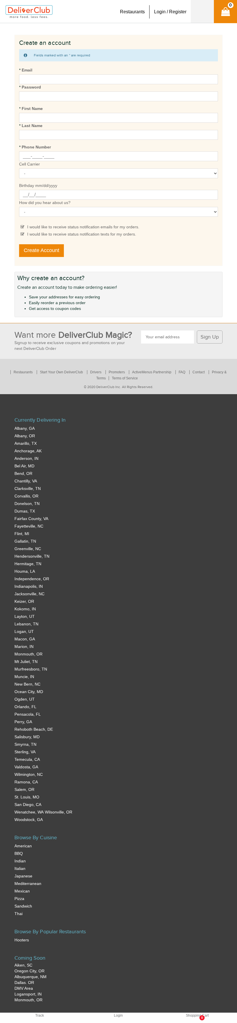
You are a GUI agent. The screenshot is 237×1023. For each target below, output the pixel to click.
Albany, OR (24, 436)
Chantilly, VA (25, 481)
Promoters (117, 372)
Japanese (23, 876)
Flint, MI (21, 533)
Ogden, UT (24, 699)
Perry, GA (23, 721)
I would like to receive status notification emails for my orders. (83, 227)
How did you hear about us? (45, 202)
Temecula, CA (27, 759)
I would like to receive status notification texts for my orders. (81, 234)
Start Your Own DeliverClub (61, 372)
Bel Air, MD (24, 466)
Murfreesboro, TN (30, 669)
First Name (32, 108)
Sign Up (210, 337)
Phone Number (36, 147)
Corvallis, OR (26, 496)
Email (27, 70)
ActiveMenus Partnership (151, 372)
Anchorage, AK (28, 451)
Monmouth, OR (28, 654)
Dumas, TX (24, 511)
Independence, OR (31, 578)
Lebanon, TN (26, 624)
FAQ (182, 372)
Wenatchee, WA (29, 812)
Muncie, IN (24, 676)
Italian (19, 868)
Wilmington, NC (28, 774)
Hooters (21, 940)
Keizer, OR (24, 601)
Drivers (95, 372)
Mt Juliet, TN (26, 661)
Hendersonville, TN (31, 556)
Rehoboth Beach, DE (33, 729)
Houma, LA (24, 571)
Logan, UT (24, 631)
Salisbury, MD (27, 736)
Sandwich (23, 906)
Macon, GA (24, 639)
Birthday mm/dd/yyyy (38, 185)
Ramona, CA (26, 782)
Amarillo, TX (25, 443)
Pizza (19, 898)
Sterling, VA (25, 752)
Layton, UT (24, 616)
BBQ (18, 853)
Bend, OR (23, 473)
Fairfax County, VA (31, 518)
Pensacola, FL (27, 714)
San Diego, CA (27, 804)
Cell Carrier (29, 164)
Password (31, 87)
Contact (198, 372)
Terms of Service (125, 378)
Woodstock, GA (28, 819)
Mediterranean (27, 883)
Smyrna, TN (25, 744)
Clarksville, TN (27, 488)
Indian (20, 861)
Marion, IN (24, 646)
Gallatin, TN (25, 541)
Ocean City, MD (28, 691)
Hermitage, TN (27, 563)
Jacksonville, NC (29, 594)
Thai (18, 913)
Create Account (41, 250)
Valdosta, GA (26, 767)
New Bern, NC (27, 684)
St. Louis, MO (26, 797)
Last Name (32, 125)
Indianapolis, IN (28, 586)
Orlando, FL (25, 706)
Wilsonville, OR (58, 812)
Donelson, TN (27, 503)
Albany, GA (24, 428)
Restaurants (23, 372)
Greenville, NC (27, 548)
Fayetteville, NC (28, 526)
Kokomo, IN (25, 609)
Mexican (22, 891)
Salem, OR (24, 789)
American (23, 846)
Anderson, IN (26, 458)
